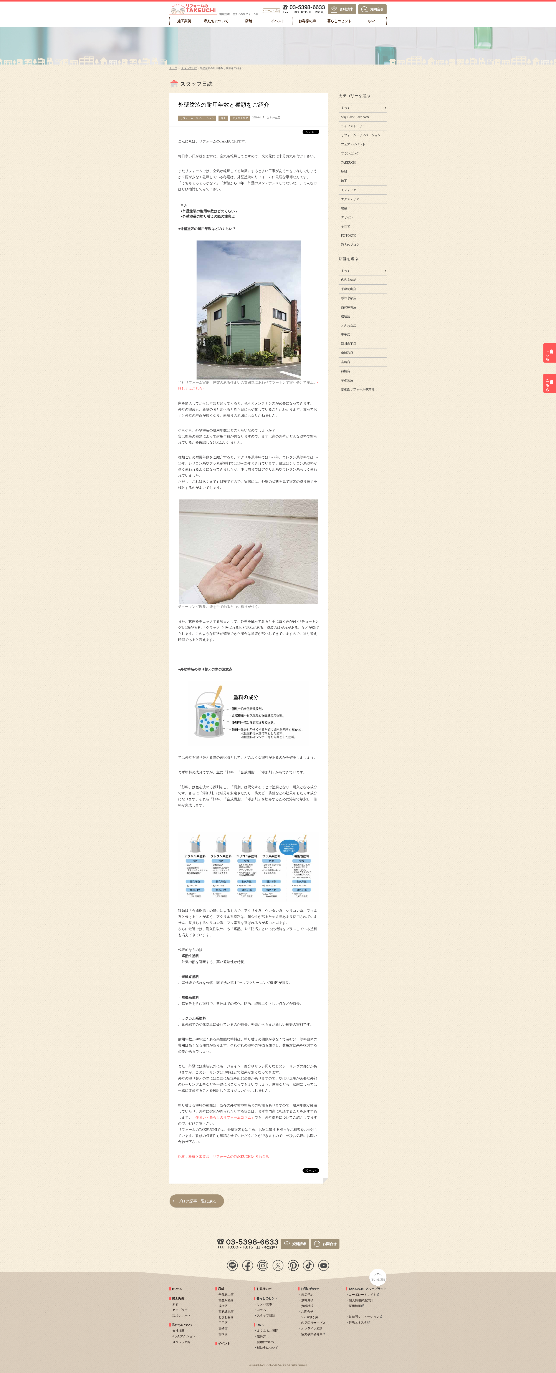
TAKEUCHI (348, 162)
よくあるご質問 (267, 1330)
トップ (173, 68)
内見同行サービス (313, 1323)
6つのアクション (183, 1336)
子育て (345, 226)
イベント (224, 1343)
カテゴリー (180, 1310)
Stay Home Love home (355, 117)
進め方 (261, 1336)
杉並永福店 (348, 298)
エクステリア (350, 199)
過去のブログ (350, 244)
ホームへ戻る (272, 10)
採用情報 (355, 1306)
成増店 (345, 316)
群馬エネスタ (358, 1322)
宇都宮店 (347, 380)
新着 (175, 1304)
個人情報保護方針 (361, 1300)
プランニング (350, 153)
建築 (344, 208)
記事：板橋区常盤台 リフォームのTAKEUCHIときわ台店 (223, 1156)
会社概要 (178, 1330)
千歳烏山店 (348, 289)
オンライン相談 (312, 1328)
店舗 (221, 1288)
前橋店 (345, 371)
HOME (177, 1288)
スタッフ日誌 (189, 68)
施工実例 (178, 1298)
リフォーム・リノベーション (361, 135)
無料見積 (307, 1300)
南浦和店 (347, 353)
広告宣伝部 (348, 280)
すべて (345, 107)
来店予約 (307, 1294)
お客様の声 (264, 1288)
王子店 (345, 334)
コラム (261, 1310)
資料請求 (346, 9)
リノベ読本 (264, 1304)
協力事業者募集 (312, 1334)
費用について (266, 1342)
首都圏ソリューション (364, 1316)
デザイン (347, 217)
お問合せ (377, 9)
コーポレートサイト (362, 1294)
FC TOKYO (348, 235)
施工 (344, 180)
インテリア (348, 190)
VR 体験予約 (309, 1317)
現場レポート (181, 1315)
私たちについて (182, 1325)
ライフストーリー (353, 126)
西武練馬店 (348, 307)
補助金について (267, 1347)
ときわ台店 (348, 325)
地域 (344, 171)
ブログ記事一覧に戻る (197, 1201)
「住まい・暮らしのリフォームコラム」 (223, 1117)
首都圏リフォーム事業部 (357, 389)
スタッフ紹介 (181, 1342)
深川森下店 (348, 343)
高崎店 (345, 362)
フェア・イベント (353, 144)
